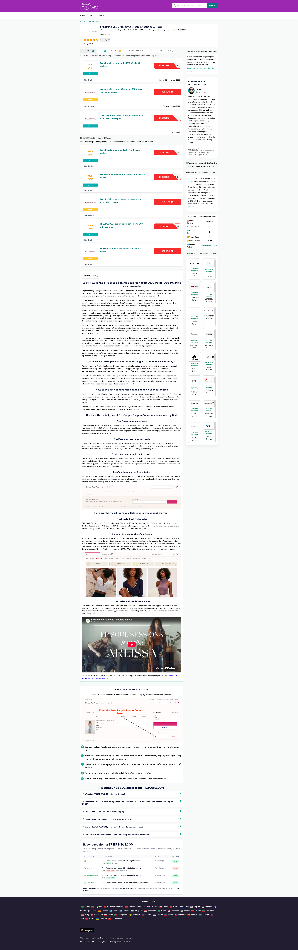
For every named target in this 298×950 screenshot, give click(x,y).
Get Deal (166, 92)
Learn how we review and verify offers (200, 69)
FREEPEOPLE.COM (209, 246)
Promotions (115, 51)
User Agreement (115, 942)
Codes (102, 51)
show (95, 276)
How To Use (151, 51)
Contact (127, 942)
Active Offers (87, 51)
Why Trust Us (84, 942)
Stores (90, 16)
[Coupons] (89, 6)
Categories (101, 16)
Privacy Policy (102, 942)
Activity (170, 51)
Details (134, 51)
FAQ (161, 51)
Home (82, 16)
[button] (91, 31)
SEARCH (212, 5)
